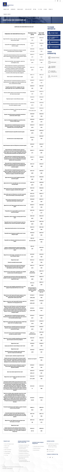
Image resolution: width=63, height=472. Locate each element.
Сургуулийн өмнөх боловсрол (38, 446)
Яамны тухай (6, 445)
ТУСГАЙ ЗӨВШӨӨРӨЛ (55, 46)
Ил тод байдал (7, 453)
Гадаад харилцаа (7, 451)
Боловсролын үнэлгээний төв (24, 455)
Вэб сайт (4, 468)
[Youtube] (60, 1)
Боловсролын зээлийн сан (23, 453)
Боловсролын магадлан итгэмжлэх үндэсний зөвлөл (24, 451)
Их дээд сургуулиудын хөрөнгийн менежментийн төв (24, 461)
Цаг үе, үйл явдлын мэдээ (9, 443)
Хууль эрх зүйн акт (7, 449)
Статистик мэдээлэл (53, 67)
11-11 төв (6, 455)
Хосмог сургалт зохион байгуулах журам (15, 76)
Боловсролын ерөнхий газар (24, 445)
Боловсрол (6, 447)
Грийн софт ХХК (10, 468)
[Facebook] (55, 1)
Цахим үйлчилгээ (55, 42)
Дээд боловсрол (36, 450)
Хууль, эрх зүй (54, 76)
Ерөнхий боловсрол (36, 448)
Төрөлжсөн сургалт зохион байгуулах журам (15, 98)
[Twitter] (57, 1)
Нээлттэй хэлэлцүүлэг (54, 72)
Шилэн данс (53, 62)
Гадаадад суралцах (55, 57)
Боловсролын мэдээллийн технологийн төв (24, 457)
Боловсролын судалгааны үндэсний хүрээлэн (23, 447)
